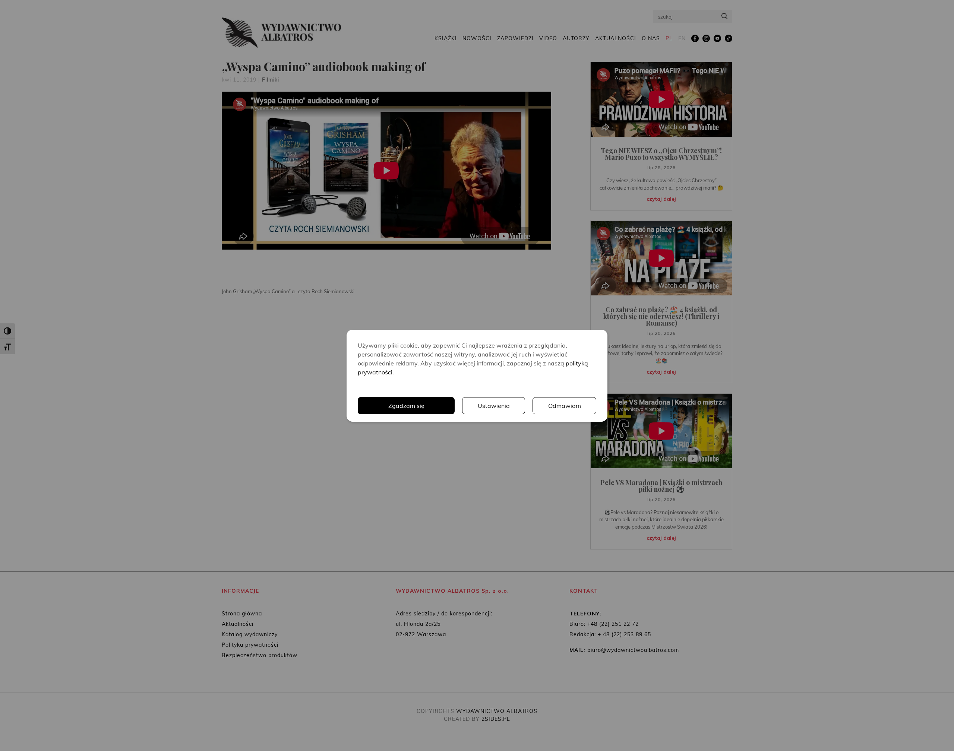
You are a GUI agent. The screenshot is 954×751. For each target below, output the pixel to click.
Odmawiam (564, 405)
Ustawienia (494, 405)
